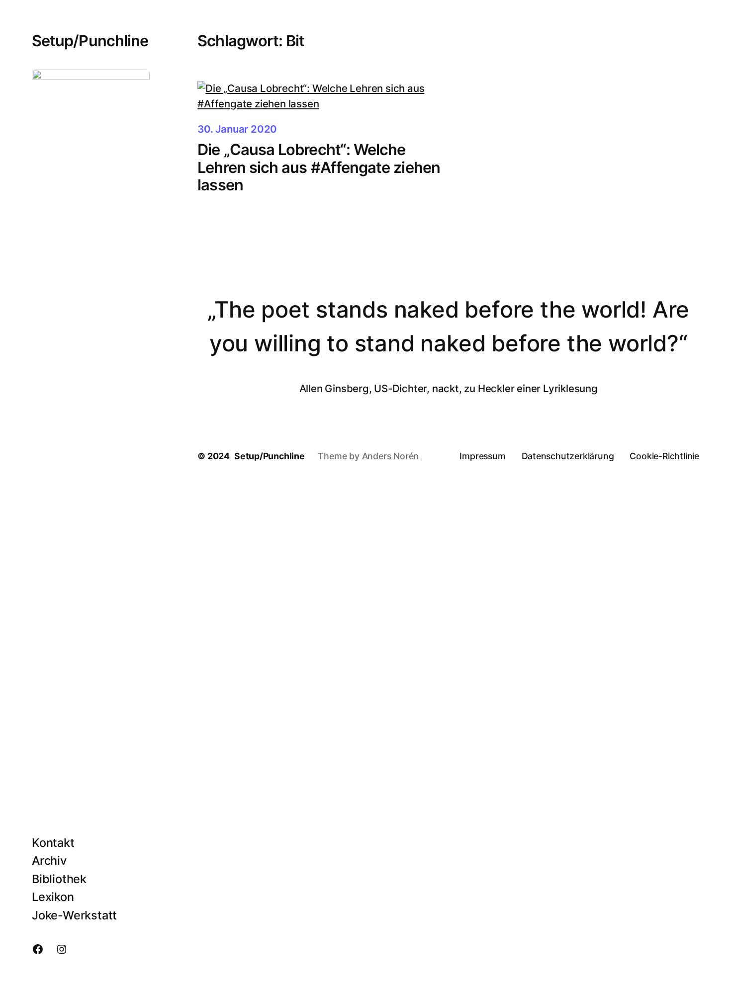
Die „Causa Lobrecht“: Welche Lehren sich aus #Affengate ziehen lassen (318, 167)
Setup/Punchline (90, 40)
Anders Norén (390, 456)
